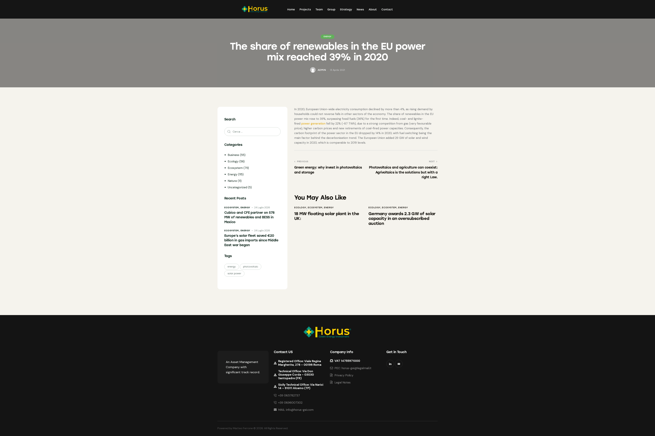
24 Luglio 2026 (262, 207)
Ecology (300, 207)
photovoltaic (250, 267)
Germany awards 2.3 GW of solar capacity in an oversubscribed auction (401, 218)
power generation (313, 123)
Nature (232, 181)
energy (232, 267)
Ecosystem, (232, 207)
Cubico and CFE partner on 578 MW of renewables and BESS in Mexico (249, 217)
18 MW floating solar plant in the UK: (326, 216)
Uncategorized (237, 187)
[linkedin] (390, 364)
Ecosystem (315, 207)
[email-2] (399, 364)
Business (233, 155)
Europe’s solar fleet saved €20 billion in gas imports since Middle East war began (251, 240)
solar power (234, 273)
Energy (327, 37)
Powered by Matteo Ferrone (235, 428)
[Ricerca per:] (252, 131)
